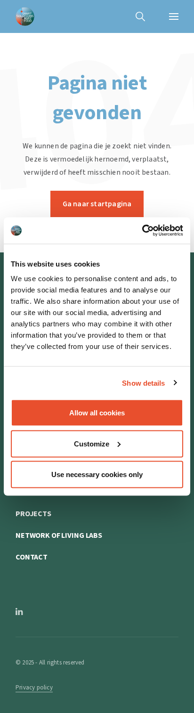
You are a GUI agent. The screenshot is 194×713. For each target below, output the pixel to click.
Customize (91, 443)
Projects (33, 514)
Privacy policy (34, 687)
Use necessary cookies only (97, 474)
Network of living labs (59, 535)
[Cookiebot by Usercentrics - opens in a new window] (142, 231)
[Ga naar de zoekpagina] (140, 16)
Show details (143, 383)
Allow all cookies (97, 413)
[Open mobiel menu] (173, 16)
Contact (32, 557)
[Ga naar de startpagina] (25, 16)
